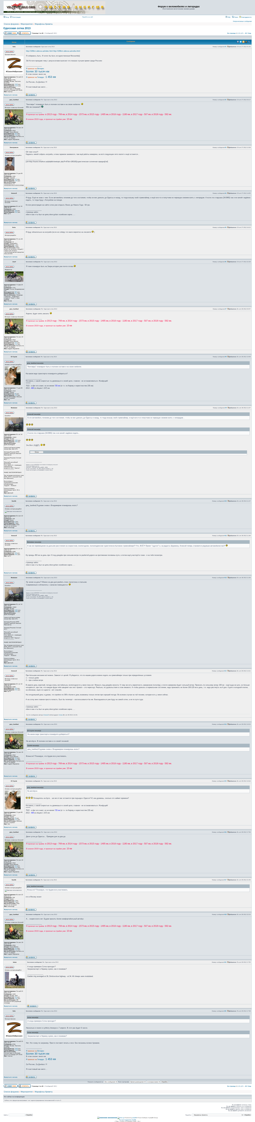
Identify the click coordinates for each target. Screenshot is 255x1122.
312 (16, 135)
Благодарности (246, 17)
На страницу (231, 33)
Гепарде (40, 77)
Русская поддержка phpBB (127, 1120)
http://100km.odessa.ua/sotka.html (66, 51)
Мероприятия (27, 24)
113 (16, 395)
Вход (7, 17)
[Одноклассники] (243, 41)
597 (16, 292)
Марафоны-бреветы (44, 24)
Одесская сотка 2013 (17, 28)
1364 (16, 440)
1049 (16, 84)
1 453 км (50, 76)
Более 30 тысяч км (37, 71)
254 (16, 133)
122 (16, 179)
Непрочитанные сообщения (242, 21)
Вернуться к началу (10, 95)
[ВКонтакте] (238, 41)
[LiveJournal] (249, 41)
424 (16, 997)
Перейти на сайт (87, 17)
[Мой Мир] (246, 41)
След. (249, 33)
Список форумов (11, 24)
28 (15, 394)
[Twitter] (240, 41)
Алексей (46, 715)
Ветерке (40, 69)
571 (16, 293)
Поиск (236, 17)
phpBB (134, 1117)
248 (16, 210)
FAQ (228, 17)
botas (61, 715)
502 (16, 212)
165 (16, 180)
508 (16, 441)
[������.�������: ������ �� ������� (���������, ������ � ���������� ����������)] (107, 1118)
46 (246, 33)
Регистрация (16, 17)
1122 (16, 85)
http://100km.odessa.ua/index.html (39, 51)
